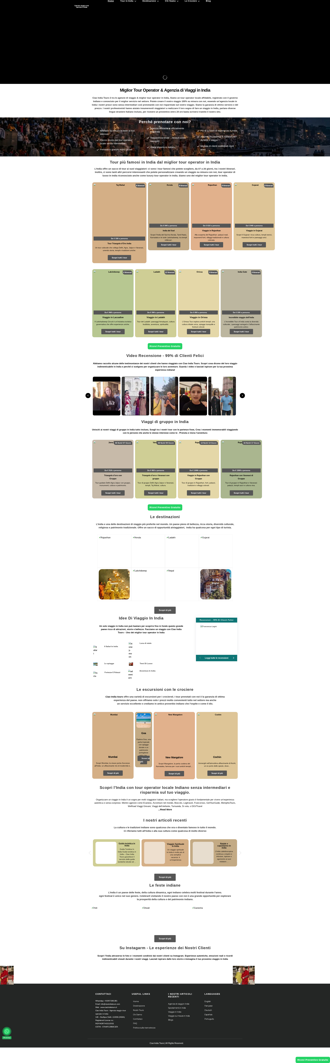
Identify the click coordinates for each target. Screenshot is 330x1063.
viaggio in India (115, 626)
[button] (233, 658)
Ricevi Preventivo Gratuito (165, 346)
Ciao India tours (114, 696)
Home (136, 1001)
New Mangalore (174, 757)
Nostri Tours (138, 1010)
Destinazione (139, 1006)
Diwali (165, 920)
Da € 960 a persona (113, 312)
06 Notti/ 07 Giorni (123, 443)
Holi (115, 920)
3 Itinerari (213, 272)
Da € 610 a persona (211, 226)
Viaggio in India (174, 1012)
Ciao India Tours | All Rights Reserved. (166, 1043)
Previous (88, 395)
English (207, 1001)
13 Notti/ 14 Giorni (209, 443)
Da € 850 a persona (198, 312)
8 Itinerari (140, 185)
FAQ (135, 1023)
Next (242, 395)
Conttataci (137, 1019)
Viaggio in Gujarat (254, 230)
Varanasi (114, 583)
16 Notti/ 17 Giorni (251, 443)
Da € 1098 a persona (198, 470)
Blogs (170, 1020)
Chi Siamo (137, 1014)
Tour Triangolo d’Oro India (119, 243)
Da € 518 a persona (113, 470)
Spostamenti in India (177, 1008)
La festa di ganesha (215, 919)
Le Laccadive (147, 583)
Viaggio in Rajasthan (211, 230)
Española (208, 1014)
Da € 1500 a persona (241, 470)
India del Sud (169, 230)
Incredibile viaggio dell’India (241, 317)
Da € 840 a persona (168, 226)
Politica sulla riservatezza (144, 1028)
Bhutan (215, 583)
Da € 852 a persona (155, 470)
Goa (143, 733)
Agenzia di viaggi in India (178, 1004)
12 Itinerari (170, 272)
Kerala (148, 550)
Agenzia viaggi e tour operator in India (81, 6)
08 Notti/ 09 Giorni (166, 443)
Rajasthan (114, 550)
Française (208, 1006)
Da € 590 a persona (155, 312)
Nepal (182, 583)
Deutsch (208, 1010)
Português (209, 1019)
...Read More (165, 809)
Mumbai (112, 756)
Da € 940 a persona (254, 226)
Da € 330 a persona (119, 238)
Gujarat (215, 550)
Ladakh (181, 550)
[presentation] (90, 853)
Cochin (217, 757)
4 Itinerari (127, 272)
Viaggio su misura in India (179, 1016)
